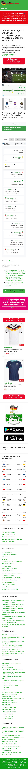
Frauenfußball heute (7, 570)
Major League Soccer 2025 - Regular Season (11, 68)
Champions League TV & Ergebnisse (12, 561)
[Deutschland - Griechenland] (14, 468)
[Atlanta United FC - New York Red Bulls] (11, 104)
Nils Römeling (20, 761)
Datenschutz (12, 762)
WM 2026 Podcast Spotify (14, 767)
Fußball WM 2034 (8, 716)
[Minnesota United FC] (22, 74)
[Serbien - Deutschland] (14, 483)
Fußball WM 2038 (8, 718)
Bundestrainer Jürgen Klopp (9, 580)
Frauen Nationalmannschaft (9, 568)
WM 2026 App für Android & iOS (16, 764)
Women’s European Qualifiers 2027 (12, 676)
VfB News (4, 559)
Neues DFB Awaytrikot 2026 (9, 741)
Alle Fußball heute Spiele (8, 54)
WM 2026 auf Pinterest (13, 765)
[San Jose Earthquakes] (6, 74)
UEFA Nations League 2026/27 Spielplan (13, 680)
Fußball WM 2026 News (8, 564)
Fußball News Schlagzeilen (9, 635)
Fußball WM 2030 (8, 714)
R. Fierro (11, 260)
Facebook (5, 765)
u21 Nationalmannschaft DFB (10, 589)
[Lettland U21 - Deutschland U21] (14, 514)
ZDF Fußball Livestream (8, 534)
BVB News (5, 557)
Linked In (22, 765)
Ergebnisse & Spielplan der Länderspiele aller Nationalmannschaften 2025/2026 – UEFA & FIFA (13, 653)
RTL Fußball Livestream (8, 537)
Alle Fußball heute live (8, 56)
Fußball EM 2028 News (9, 707)
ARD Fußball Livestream (8, 532)
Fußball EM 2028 (6, 705)
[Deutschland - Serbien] (14, 473)
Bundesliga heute (7, 552)
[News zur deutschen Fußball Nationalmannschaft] (10, 3)
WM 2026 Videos (6, 754)
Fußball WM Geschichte (8, 709)
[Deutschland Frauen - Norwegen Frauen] (14, 499)
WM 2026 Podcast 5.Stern (9, 743)
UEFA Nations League (8, 575)
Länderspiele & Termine (8, 584)
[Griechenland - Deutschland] (14, 478)
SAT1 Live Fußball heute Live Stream (12, 539)
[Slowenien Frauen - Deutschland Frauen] (14, 504)
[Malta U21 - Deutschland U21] (14, 519)
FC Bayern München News (9, 554)
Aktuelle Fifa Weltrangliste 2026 (10, 649)
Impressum (5, 762)
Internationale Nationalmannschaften (12, 573)
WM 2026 (4, 678)
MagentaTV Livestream (8, 541)
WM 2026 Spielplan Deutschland (11, 735)
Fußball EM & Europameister (9, 702)
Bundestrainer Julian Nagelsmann (11, 577)
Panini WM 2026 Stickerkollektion (11, 746)
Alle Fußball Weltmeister (9, 711)
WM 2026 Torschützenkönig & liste (11, 752)
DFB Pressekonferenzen (8, 582)
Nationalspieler (6, 587)
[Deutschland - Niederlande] (14, 488)
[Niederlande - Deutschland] (14, 463)
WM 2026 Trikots (6, 566)
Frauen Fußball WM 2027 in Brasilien (13, 670)
